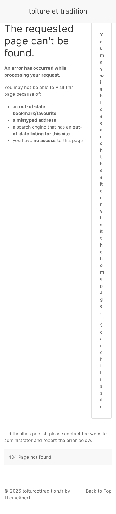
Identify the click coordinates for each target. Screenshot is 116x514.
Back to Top (99, 491)
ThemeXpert (17, 497)
